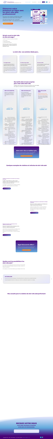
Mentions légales (25, 437)
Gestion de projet (6, 329)
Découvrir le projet (6, 188)
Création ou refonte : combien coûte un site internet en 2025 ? (15, 327)
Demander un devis (8, 23)
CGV (29, 437)
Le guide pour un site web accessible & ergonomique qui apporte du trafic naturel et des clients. (21, 406)
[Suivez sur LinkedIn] (40, 437)
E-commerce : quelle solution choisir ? (10, 367)
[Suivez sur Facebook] (42, 437)
